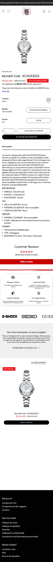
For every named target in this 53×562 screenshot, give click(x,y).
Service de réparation (11, 556)
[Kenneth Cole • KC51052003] (26, 388)
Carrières (5, 510)
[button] (9, 11)
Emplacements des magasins (14, 506)
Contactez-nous (8, 549)
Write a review (26, 261)
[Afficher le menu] (3, 11)
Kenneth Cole (7, 71)
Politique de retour (9, 522)
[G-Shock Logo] (10, 316)
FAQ (4, 552)
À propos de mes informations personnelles (20, 536)
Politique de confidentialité (13, 533)
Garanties (6, 529)
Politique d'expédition (11, 526)
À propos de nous (9, 503)
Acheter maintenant (26, 137)
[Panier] (49, 11)
